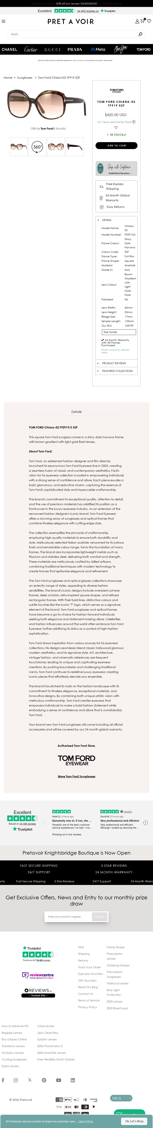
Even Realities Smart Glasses (56, 1059)
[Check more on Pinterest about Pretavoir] (44, 1080)
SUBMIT (100, 917)
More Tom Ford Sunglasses (76, 776)
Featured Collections (117, 370)
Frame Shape (116, 947)
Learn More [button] (85, 1121)
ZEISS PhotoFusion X (50, 1046)
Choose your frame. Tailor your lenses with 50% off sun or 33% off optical (76, 3)
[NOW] (140, 34)
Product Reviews (114, 363)
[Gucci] (52, 49)
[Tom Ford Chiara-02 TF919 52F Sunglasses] (19, 146)
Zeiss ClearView (47, 1032)
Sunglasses (24, 77)
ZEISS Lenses (114, 1001)
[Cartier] (30, 48)
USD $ (116, 1098)
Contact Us (85, 993)
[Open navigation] (3, 21)
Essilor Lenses (10, 1066)
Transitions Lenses (13, 1046)
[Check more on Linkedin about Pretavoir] (73, 1080)
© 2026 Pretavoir (20, 1100)
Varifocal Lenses (118, 983)
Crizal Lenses (45, 1026)
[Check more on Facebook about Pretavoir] (3, 1080)
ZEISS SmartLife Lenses (51, 1052)
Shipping (84, 953)
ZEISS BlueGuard (117, 1008)
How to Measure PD (15, 1026)
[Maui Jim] (121, 49)
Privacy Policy (87, 1007)
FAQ (81, 947)
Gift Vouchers (87, 980)
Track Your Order (89, 967)
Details (106, 220)
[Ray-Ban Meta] (98, 49)
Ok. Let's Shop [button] (134, 1121)
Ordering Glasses (118, 965)
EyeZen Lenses (47, 1039)
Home (8, 77)
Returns (83, 960)
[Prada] (74, 49)
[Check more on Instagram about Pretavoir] (16, 1080)
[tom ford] (143, 49)
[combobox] (76, 34)
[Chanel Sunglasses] (9, 49)
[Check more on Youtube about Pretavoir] (58, 1080)
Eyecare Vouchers (90, 973)
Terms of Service (89, 1000)
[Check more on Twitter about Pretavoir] (29, 1080)
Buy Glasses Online (14, 1039)
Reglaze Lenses (12, 1032)
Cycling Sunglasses (14, 1059)
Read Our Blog (88, 987)
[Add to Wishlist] (117, 127)
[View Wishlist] (148, 21)
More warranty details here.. (115, 351)
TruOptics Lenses (13, 1052)
